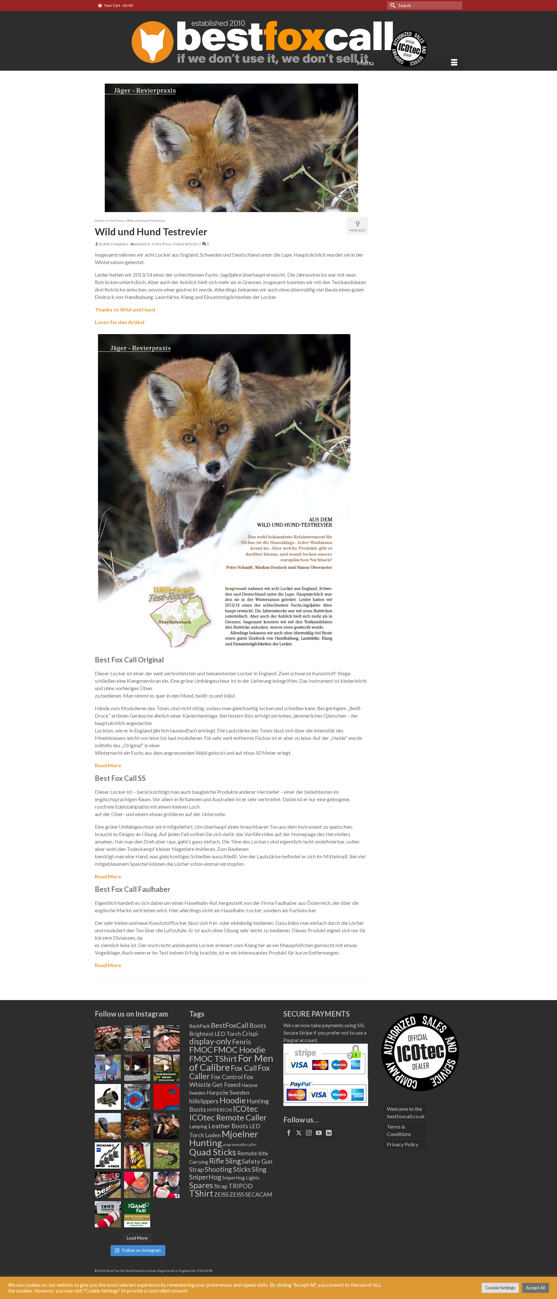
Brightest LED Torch (215, 1033)
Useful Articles (185, 244)
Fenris (241, 1041)
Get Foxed (226, 1084)
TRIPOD (241, 1186)
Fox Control (227, 1076)
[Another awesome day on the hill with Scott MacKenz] (137, 1126)
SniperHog (205, 1177)
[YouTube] (318, 1132)
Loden (213, 1135)
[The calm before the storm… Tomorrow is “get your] (166, 1068)
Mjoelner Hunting (223, 1138)
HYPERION (219, 1110)
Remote (247, 1153)
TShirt (201, 1193)
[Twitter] (298, 1132)
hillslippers (204, 1101)
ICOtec (245, 1108)
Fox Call (244, 1067)
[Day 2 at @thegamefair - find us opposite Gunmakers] (108, 1185)
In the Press (162, 244)
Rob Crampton (115, 244)
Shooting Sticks (228, 1169)
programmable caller (240, 1144)
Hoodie (233, 1100)
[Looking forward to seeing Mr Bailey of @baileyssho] (137, 1155)
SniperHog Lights (240, 1178)
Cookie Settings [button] (500, 1287)
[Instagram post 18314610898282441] (108, 1068)
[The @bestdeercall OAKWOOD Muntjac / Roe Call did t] (166, 1126)
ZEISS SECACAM (251, 1194)
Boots (257, 1025)
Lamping (198, 1126)
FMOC (201, 1049)
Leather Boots (228, 1126)
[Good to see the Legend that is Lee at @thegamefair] (166, 1185)
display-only (210, 1041)
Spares (201, 1185)
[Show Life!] (166, 1038)
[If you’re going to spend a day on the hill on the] (108, 1126)
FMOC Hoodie (239, 1049)
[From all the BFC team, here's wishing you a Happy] (108, 1038)
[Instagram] (308, 1132)
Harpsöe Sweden (228, 1092)
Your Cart (118, 5)
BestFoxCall (230, 1025)
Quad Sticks (212, 1152)
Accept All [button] (535, 1287)
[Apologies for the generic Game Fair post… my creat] (137, 1214)
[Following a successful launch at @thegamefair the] (166, 1155)
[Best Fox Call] (278, 41)
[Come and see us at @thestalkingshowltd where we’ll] (108, 1097)
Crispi (250, 1033)
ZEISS (221, 1194)
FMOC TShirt (213, 1058)
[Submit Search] (392, 5)
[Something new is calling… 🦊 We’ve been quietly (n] (166, 1097)
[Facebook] (288, 1132)
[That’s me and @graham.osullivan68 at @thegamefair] (108, 1214)
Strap (221, 1186)
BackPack (199, 1026)
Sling (259, 1169)
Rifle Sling (225, 1160)
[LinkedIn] (328, 1132)
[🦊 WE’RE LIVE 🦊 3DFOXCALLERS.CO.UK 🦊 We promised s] (137, 1097)
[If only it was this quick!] (137, 1068)
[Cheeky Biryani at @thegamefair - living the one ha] (137, 1185)
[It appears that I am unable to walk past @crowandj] (137, 1038)
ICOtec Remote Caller (228, 1117)
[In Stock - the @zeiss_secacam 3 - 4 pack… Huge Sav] (108, 1155)
